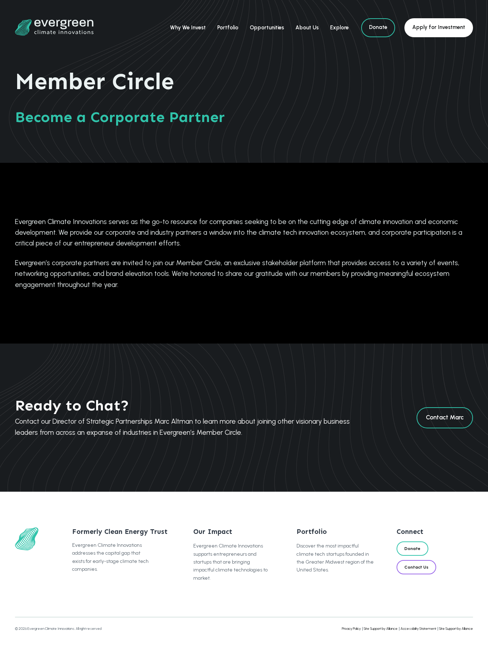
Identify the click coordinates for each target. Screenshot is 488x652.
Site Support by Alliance (381, 628)
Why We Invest (188, 27)
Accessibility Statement (418, 628)
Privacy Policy (351, 628)
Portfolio (227, 27)
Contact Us (416, 567)
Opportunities (267, 27)
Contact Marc (445, 417)
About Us (307, 27)
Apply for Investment (438, 27)
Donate (378, 27)
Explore (339, 27)
